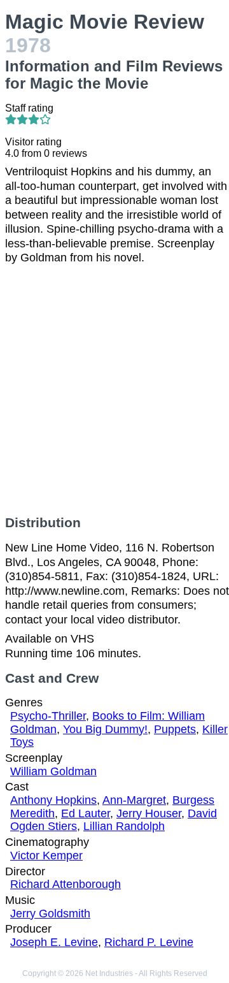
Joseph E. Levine (54, 942)
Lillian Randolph (124, 826)
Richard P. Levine (148, 942)
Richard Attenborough (65, 884)
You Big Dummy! (105, 729)
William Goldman (53, 771)
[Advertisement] (114, 390)
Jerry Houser (148, 813)
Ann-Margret (134, 800)
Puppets (175, 729)
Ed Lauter (85, 813)
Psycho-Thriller (48, 716)
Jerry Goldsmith (50, 913)
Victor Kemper (46, 855)
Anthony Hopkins (53, 800)
